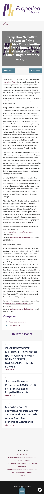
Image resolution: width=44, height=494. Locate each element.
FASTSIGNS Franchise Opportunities (22, 457)
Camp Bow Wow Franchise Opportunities (22, 463)
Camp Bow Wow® (10, 82)
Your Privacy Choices (22, 460)
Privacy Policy (22, 454)
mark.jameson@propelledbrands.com (22, 237)
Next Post (35, 71)
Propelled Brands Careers (22, 472)
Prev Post (8, 71)
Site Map (22, 475)
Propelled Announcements (17, 322)
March (8, 25)
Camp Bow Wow (14, 325)
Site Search (22, 466)
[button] (39, 489)
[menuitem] (22, 454)
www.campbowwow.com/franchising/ (18, 232)
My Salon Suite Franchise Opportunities (22, 469)
